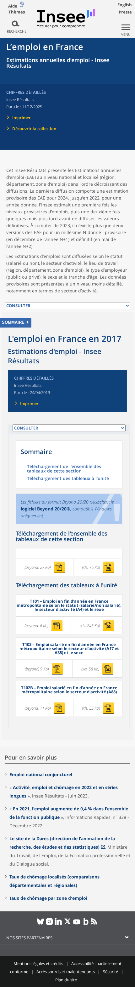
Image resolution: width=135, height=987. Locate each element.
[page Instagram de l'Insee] (49, 924)
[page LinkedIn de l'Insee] (58, 924)
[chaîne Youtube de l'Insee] (77, 924)
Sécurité (110, 971)
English (124, 5)
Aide (12, 6)
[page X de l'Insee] (68, 924)
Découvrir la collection (34, 128)
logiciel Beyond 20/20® (45, 509)
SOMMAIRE (13, 322)
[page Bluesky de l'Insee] (40, 924)
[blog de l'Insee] (86, 924)
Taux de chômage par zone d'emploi (48, 898)
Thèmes (16, 12)
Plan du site (66, 980)
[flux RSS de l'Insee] (95, 924)
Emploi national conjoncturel (40, 774)
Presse (125, 12)
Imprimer (21, 117)
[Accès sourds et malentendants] (22, 6)
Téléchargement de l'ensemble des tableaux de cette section (64, 469)
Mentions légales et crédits (38, 963)
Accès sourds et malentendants (65, 971)
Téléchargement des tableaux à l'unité (68, 478)
